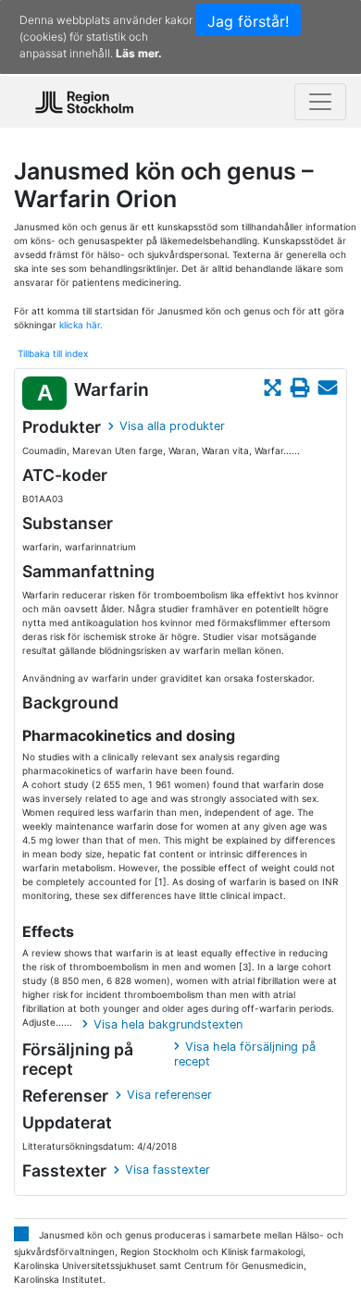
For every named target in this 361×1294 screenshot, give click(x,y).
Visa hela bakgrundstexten (168, 1024)
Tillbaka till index (53, 353)
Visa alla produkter (172, 426)
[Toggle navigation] (320, 101)
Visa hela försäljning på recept (245, 1054)
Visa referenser (169, 1095)
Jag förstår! (248, 21)
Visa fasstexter (167, 1170)
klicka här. (81, 324)
